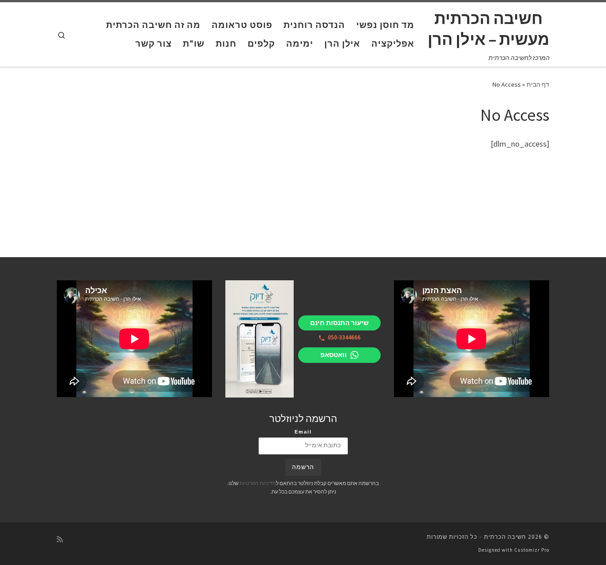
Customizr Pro (531, 550)
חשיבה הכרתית (505, 537)
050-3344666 (344, 337)
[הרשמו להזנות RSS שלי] (60, 539)
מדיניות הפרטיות (258, 483)
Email (303, 431)
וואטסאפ (333, 354)
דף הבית (538, 84)
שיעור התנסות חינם (339, 322)
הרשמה (303, 467)
